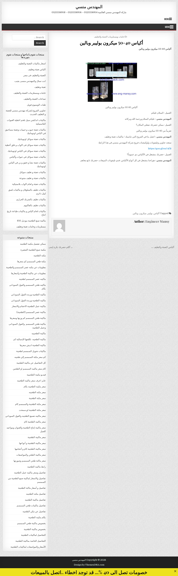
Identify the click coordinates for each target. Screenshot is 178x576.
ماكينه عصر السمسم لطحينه (32, 279)
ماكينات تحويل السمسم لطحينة (31, 351)
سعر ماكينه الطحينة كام (35, 421)
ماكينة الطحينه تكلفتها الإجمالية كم (29, 339)
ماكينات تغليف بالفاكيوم (35, 205)
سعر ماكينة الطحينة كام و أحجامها (30, 449)
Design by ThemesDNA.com (89, 565)
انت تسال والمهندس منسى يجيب (30, 81)
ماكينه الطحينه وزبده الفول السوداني (28, 294)
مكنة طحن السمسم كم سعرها (31, 261)
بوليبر (150, 213)
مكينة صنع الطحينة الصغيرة (33, 249)
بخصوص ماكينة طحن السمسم (31, 523)
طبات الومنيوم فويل (36, 104)
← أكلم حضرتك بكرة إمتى (61, 247)
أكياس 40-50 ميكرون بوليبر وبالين (111, 43)
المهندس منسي (89, 6)
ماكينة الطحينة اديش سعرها (33, 345)
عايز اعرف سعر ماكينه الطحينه (31, 380)
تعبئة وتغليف (40, 87)
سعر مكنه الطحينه (37, 392)
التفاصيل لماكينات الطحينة (33, 535)
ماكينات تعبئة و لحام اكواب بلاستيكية (29, 184)
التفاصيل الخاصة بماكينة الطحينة (30, 541)
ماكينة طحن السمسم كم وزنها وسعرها (28, 318)
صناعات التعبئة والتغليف (35, 99)
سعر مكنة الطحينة (37, 398)
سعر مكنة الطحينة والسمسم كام (30, 404)
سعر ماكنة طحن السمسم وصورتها (30, 460)
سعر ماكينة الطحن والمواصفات (31, 455)
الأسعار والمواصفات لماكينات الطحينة (28, 547)
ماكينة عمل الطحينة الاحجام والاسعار (29, 306)
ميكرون (142, 213)
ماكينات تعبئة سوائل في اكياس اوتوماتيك (27, 151)
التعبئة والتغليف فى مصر (34, 75)
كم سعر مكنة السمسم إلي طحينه (30, 357)
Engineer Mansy (157, 221)
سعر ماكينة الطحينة (37, 437)
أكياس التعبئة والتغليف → (162, 247)
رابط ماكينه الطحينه (36, 466)
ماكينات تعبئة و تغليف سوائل (32, 172)
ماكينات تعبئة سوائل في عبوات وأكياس (27, 157)
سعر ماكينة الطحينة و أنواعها (32, 443)
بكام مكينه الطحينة (37, 517)
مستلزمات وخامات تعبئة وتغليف (31, 226)
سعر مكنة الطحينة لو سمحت (32, 410)
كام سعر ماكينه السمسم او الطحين (29, 368)
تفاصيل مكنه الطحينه (36, 494)
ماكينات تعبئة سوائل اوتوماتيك (32, 139)
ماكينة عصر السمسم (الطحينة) (31, 312)
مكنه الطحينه (40, 255)
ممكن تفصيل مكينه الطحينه (33, 244)
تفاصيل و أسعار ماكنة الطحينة (32, 488)
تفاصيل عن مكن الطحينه (34, 511)
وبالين (135, 213)
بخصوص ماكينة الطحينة (35, 529)
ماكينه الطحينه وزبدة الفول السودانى (28, 300)
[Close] (175, 571)
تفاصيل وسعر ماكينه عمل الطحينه (30, 472)
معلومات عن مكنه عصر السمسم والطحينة (26, 267)
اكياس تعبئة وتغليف (37, 69)
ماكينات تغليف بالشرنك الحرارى (31, 199)
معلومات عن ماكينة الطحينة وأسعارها (28, 273)
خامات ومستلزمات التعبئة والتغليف (109, 36)
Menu (166, 19)
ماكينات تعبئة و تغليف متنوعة (32, 178)
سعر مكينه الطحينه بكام (35, 386)
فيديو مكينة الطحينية (36, 374)
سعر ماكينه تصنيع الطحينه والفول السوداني (25, 416)
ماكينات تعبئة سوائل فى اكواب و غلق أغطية (25, 145)
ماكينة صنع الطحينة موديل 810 (31, 220)
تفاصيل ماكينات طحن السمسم (31, 505)
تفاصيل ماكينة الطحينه (35, 499)
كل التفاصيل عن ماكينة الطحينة (31, 363)
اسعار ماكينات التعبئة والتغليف (32, 63)
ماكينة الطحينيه (39, 333)
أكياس (157, 213)
